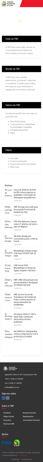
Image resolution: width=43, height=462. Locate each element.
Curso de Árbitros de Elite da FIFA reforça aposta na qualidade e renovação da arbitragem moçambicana (25, 194)
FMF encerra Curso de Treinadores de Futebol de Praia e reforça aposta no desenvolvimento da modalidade (25, 299)
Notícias (15, 459)
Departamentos (28, 416)
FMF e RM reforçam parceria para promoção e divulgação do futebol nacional (26, 282)
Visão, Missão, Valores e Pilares (21, 26)
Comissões (7, 420)
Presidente (7, 413)
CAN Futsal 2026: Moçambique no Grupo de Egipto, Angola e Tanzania (25, 268)
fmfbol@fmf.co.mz (12, 387)
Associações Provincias (31, 420)
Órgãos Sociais (8, 416)
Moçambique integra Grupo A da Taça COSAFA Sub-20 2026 (25, 253)
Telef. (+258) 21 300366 (14, 379)
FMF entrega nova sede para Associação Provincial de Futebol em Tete (26, 209)
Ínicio (20, 21)
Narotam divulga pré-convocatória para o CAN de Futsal (26, 238)
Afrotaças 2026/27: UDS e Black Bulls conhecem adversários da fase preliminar (25, 318)
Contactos (26, 459)
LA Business (22, 455)
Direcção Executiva (29, 413)
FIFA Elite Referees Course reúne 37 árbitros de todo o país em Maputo (25, 224)
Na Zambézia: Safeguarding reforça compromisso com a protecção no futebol (26, 334)
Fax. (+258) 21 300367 (13, 383)
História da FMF (8, 424)
